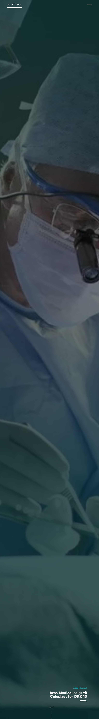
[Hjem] (14, 7)
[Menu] (89, 5)
